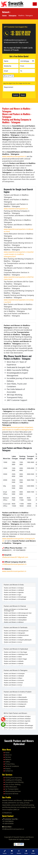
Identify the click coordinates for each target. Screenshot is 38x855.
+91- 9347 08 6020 (20, 32)
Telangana (12, 15)
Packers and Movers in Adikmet (13, 663)
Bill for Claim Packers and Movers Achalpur (17, 716)
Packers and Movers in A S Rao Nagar (15, 652)
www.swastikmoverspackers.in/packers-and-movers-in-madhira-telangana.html (19, 254)
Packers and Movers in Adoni (13, 695)
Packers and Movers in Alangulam (14, 633)
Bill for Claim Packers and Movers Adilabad (17, 718)
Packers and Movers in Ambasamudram (16, 635)
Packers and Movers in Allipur (13, 678)
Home (4, 15)
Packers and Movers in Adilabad (14, 590)
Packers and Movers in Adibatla (13, 661)
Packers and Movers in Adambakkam (15, 617)
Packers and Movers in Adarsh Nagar (15, 659)
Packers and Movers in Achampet (14, 673)
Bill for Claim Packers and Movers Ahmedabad (18, 728)
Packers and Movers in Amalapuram (15, 704)
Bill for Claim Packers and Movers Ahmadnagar (18, 725)
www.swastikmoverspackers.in (14, 156)
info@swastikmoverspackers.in (15, 40)
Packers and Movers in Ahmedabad (15, 599)
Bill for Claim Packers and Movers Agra (16, 723)
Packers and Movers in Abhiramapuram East (17, 613)
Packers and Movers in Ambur (13, 637)
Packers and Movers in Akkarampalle (15, 697)
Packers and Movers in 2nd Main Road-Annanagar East (16, 610)
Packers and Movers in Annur (13, 642)
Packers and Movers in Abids (13, 656)
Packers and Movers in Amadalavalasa (16, 699)
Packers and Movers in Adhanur (14, 622)
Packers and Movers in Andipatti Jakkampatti (18, 640)
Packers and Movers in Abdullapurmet (16, 654)
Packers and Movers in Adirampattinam (16, 631)
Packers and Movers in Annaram (14, 680)
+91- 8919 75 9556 (20, 34)
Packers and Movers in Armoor (13, 682)
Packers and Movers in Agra (12, 595)
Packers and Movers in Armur (13, 685)
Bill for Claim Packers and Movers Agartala (17, 721)
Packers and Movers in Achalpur (14, 588)
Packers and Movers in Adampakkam (15, 620)
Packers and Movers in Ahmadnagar (15, 597)
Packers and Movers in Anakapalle (14, 706)
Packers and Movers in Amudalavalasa (16, 702)
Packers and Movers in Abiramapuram (16, 615)
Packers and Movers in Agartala (14, 592)
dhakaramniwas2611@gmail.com (16, 42)
